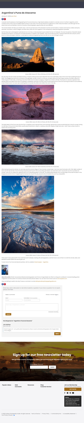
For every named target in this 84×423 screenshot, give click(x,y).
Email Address (30, 298)
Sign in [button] (56, 294)
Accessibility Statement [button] (69, 413)
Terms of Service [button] (35, 413)
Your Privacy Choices (7, 415)
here (11, 289)
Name (7, 298)
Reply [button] (57, 334)
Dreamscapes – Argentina (41, 262)
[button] (3, 19)
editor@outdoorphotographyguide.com (45, 281)
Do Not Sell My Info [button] (56, 413)
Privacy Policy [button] (45, 413)
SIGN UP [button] (52, 367)
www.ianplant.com (62, 278)
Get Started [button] (72, 389)
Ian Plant (14, 16)
